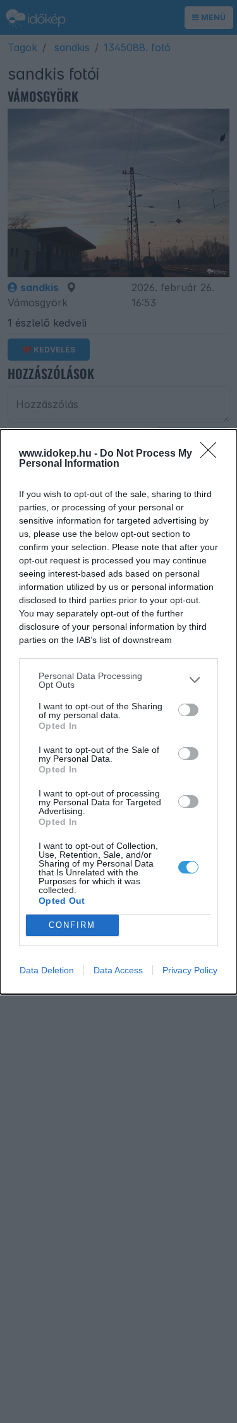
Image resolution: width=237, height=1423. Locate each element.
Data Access (118, 970)
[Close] (212, 454)
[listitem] (118, 680)
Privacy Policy (189, 970)
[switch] (188, 710)
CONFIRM (72, 925)
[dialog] (118, 711)
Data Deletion (47, 970)
